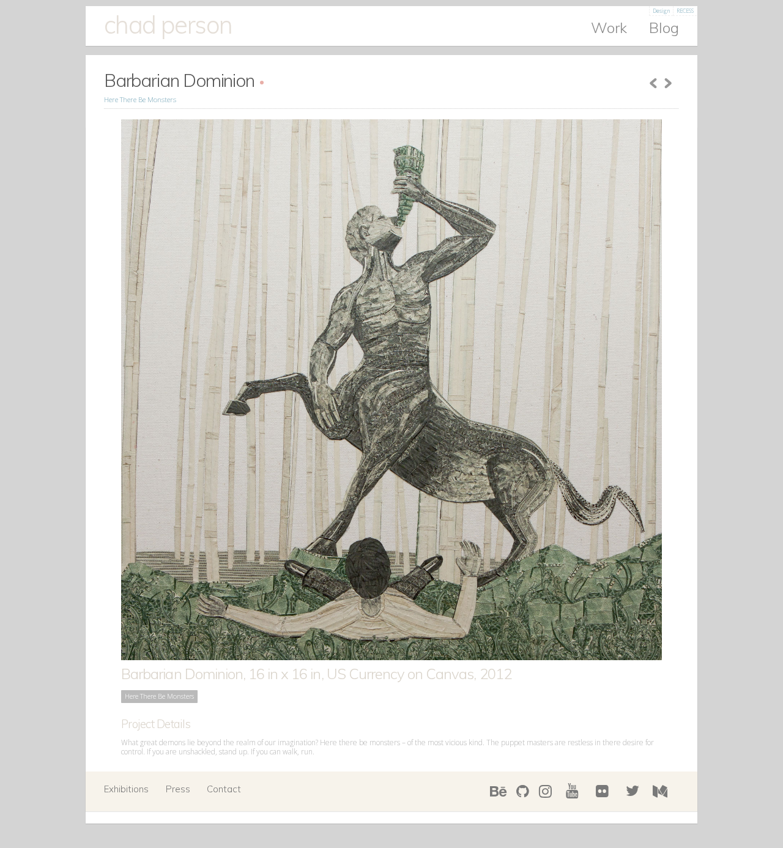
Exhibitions (126, 789)
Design (661, 11)
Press (178, 789)
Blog (664, 27)
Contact (224, 789)
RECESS (685, 11)
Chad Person (168, 24)
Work (609, 27)
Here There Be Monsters (140, 99)
